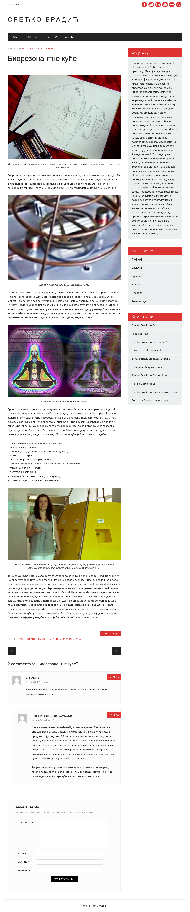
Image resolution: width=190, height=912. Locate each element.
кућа (78, 639)
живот (42, 639)
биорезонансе (27, 639)
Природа (137, 292)
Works (69, 37)
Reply (116, 677)
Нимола (136, 350)
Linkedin (158, 4)
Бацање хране (161, 358)
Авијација (137, 259)
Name (23, 853)
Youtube (165, 4)
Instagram (172, 4)
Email (23, 861)
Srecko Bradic (47, 48)
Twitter (151, 4)
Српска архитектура (165, 392)
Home (15, 37)
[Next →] (116, 651)
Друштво (137, 267)
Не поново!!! (160, 341)
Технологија (110, 633)
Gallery (52, 37)
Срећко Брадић (44, 19)
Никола (136, 367)
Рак (155, 325)
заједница (54, 639)
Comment (26, 822)
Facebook (144, 4)
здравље (68, 639)
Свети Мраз (160, 375)
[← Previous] (12, 651)
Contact (33, 37)
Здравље (137, 276)
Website (24, 870)
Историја (137, 284)
